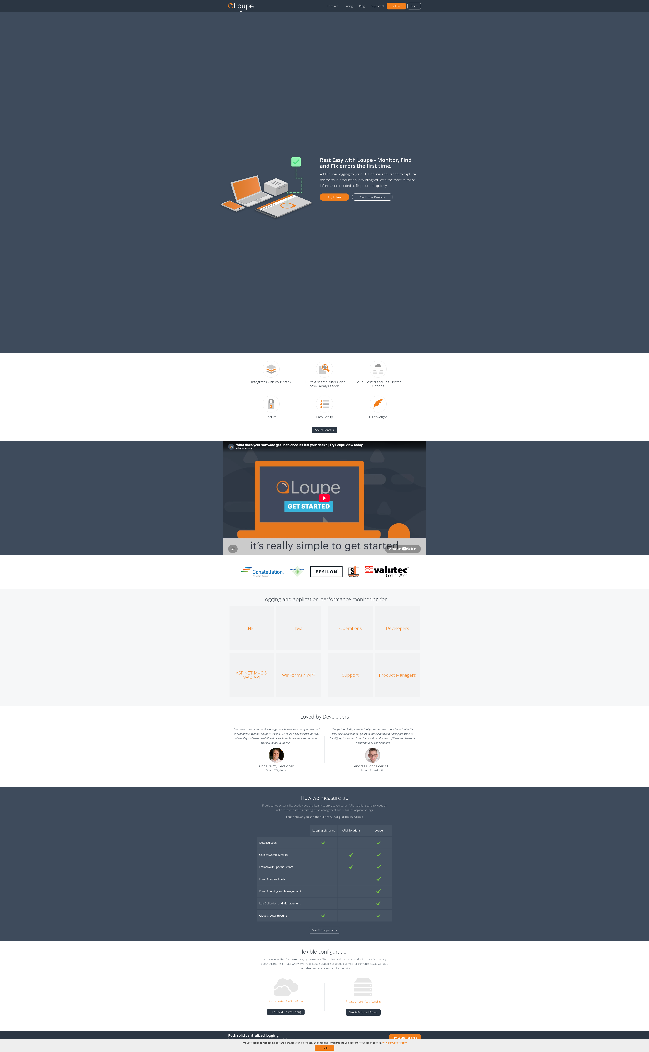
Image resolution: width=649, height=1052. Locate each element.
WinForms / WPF (298, 675)
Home (241, 6)
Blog (362, 6)
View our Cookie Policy (394, 1042)
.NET (251, 628)
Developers (397, 628)
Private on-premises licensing (363, 1001)
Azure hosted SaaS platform (286, 1001)
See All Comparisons (324, 930)
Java (298, 628)
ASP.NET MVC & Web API (251, 675)
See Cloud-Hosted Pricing (286, 1012)
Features (332, 6)
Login (414, 6)
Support (376, 6)
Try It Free (396, 6)
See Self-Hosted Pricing (363, 1012)
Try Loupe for (404, 1038)
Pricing (349, 6)
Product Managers (397, 675)
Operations (350, 628)
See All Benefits (324, 430)
